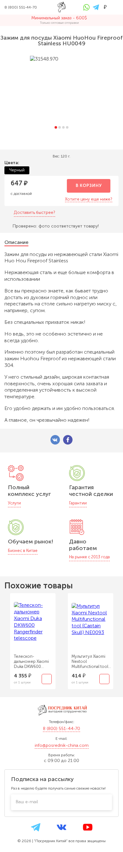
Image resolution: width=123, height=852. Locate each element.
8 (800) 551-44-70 (61, 728)
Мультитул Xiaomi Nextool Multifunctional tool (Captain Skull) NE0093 (90, 661)
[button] (56, 127)
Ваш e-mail (27, 801)
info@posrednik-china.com (62, 745)
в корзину (89, 185)
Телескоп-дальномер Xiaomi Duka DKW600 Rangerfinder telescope (31, 661)
